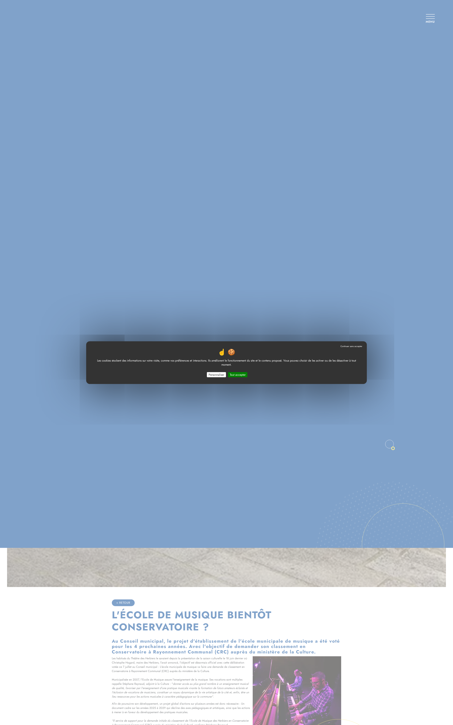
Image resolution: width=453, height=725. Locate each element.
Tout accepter (238, 375)
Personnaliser (216, 375)
